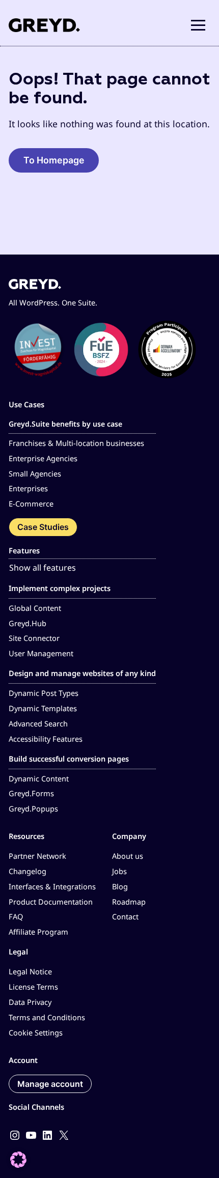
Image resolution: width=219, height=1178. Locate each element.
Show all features (42, 567)
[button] (198, 25)
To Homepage (54, 160)
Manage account (50, 1084)
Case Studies (43, 527)
